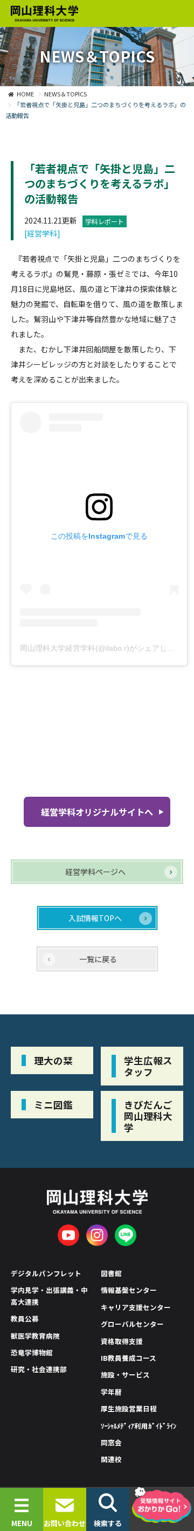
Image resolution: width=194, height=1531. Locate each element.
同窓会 (111, 1442)
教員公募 (25, 1318)
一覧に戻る (98, 959)
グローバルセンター (132, 1324)
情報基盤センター (129, 1290)
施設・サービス (125, 1374)
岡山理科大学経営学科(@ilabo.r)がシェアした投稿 (105, 648)
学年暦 (111, 1392)
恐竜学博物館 (32, 1352)
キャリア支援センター (136, 1307)
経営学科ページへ (95, 871)
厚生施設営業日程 (129, 1408)
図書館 (111, 1273)
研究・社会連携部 (39, 1369)
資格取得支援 (122, 1341)
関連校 (111, 1459)
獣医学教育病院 (35, 1336)
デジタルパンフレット (46, 1273)
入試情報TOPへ (95, 918)
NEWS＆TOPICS (65, 93)
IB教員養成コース (128, 1358)
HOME (25, 93)
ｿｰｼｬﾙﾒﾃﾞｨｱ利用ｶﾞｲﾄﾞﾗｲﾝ (138, 1426)
